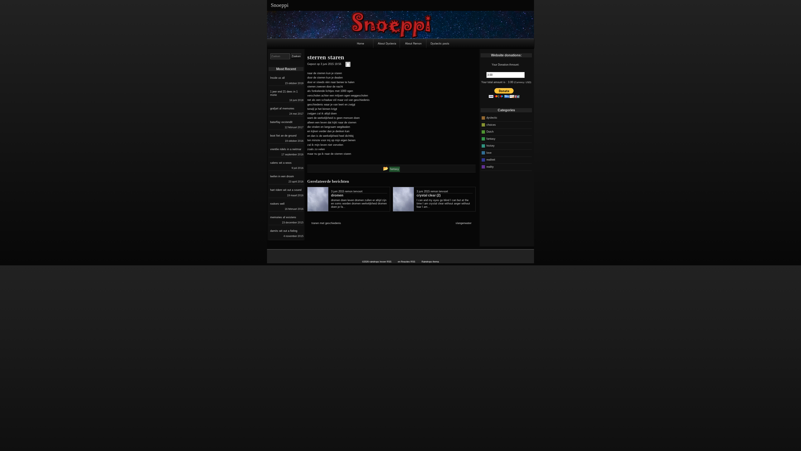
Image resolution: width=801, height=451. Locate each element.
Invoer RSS (385, 261)
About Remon (413, 43)
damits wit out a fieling (283, 230)
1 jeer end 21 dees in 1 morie (284, 93)
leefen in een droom (282, 176)
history (490, 145)
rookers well (277, 203)
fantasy (490, 138)
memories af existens (283, 217)
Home (360, 43)
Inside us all (277, 77)
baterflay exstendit (281, 122)
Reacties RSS (408, 261)
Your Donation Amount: (505, 64)
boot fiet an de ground (283, 135)
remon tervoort (354, 191)
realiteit (490, 159)
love (488, 152)
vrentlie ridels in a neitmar (285, 149)
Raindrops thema (430, 261)
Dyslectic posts (440, 43)
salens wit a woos (281, 162)
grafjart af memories (282, 108)
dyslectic (491, 117)
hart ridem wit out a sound (285, 189)
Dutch (490, 131)
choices (491, 124)
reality (490, 166)
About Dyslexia (387, 43)
